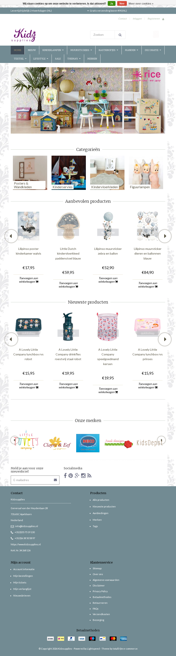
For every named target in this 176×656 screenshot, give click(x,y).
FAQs (96, 608)
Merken (92, 58)
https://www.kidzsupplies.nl (26, 544)
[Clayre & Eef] (57, 443)
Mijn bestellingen (23, 575)
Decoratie (152, 50)
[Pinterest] (70, 475)
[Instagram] (83, 475)
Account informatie (24, 569)
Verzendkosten (101, 614)
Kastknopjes (107, 50)
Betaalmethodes (102, 597)
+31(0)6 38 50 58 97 (25, 538)
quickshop (28, 232)
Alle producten (101, 499)
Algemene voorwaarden (106, 579)
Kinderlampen (52, 50)
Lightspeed (93, 648)
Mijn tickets (19, 582)
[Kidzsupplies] (48, 35)
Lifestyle (39, 58)
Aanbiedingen (100, 513)
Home (17, 50)
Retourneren (100, 602)
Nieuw (32, 50)
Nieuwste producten (104, 506)
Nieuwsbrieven (21, 595)
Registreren (153, 18)
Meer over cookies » (141, 3)
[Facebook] (65, 475)
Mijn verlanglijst (22, 588)
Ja (111, 3)
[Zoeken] (120, 34)
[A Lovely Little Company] (26, 440)
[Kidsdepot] (149, 443)
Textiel (19, 58)
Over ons (98, 574)
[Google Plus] (77, 475)
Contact (122, 18)
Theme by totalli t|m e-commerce (120, 648)
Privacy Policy (100, 591)
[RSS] (89, 475)
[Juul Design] (119, 443)
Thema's (73, 58)
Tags (95, 526)
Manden (130, 50)
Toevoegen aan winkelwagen (28, 279)
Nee (122, 3)
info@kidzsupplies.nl (26, 526)
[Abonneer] (55, 478)
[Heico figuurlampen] (88, 443)
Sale (58, 58)
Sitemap (97, 568)
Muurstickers (80, 50)
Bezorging (98, 620)
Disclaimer (99, 585)
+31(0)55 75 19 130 (25, 532)
